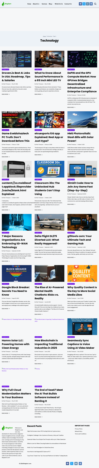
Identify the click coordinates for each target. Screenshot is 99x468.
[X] (84, 3)
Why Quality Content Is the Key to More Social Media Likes (82, 291)
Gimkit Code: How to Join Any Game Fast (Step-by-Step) (80, 186)
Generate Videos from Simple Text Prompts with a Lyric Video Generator (46, 439)
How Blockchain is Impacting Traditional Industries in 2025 (49, 344)
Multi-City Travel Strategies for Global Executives (40, 447)
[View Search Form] (95, 4)
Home (29, 4)
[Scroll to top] (94, 466)
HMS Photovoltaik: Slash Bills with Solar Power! (80, 137)
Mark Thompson (6, 84)
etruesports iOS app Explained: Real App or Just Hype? (49, 137)
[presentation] (17, 59)
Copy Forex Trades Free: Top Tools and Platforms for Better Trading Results (47, 455)
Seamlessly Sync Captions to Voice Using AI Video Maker (80, 344)
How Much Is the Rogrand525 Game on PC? (39, 451)
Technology (5, 69)
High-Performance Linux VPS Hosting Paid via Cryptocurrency (43, 431)
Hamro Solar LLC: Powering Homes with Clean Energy (15, 344)
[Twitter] (71, 463)
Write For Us (59, 4)
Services (44, 4)
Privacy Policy (78, 429)
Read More (6, 94)
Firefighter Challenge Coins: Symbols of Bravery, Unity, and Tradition (45, 435)
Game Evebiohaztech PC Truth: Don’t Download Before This (15, 137)
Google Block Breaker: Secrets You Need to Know (16, 291)
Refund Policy (78, 431)
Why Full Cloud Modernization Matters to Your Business (16, 393)
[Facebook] (80, 3)
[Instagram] (87, 3)
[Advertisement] (49, 19)
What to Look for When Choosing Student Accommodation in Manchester (46, 443)
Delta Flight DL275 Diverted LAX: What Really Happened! (47, 239)
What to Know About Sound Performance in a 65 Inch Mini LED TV (49, 76)
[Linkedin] (91, 3)
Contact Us (68, 4)
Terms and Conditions (80, 433)
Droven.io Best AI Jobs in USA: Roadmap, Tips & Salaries (16, 76)
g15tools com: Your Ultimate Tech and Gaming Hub (79, 239)
